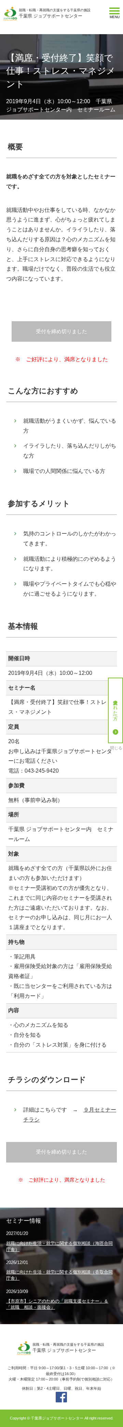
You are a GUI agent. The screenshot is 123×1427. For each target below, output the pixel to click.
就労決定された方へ (115, 707)
